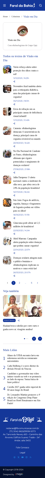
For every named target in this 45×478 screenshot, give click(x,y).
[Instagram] (27, 457)
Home (5, 16)
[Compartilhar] (27, 81)
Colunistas (15, 16)
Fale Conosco (22, 447)
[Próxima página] (38, 283)
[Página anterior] (8, 283)
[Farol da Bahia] (22, 5)
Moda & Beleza (9, 320)
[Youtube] (23, 457)
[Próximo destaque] (40, 339)
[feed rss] (31, 457)
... (25, 283)
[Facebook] (15, 457)
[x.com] (19, 457)
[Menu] (4, 5)
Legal (22, 452)
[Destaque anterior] (34, 339)
